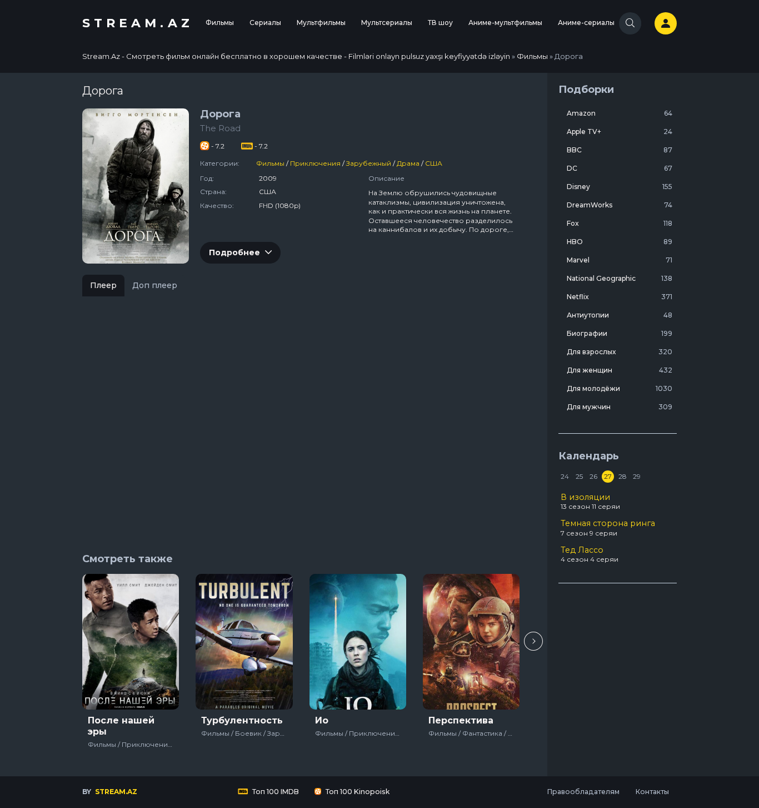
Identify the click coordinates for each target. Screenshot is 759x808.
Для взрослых (619, 352)
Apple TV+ (619, 131)
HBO (619, 241)
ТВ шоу (440, 22)
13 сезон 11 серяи (590, 501)
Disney (619, 186)
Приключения (315, 163)
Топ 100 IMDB (275, 791)
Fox (619, 223)
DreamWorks (619, 205)
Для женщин (619, 370)
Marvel (619, 260)
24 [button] (565, 476)
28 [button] (622, 476)
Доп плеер (154, 285)
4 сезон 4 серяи (589, 554)
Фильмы (220, 22)
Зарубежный (368, 163)
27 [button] (608, 476)
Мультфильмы (321, 22)
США (433, 163)
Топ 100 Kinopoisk (357, 791)
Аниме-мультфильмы (505, 22)
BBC (619, 150)
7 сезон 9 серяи (608, 527)
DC (619, 168)
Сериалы (265, 22)
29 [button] (637, 476)
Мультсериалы (386, 22)
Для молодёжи (619, 388)
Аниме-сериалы (586, 22)
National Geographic (619, 278)
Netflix (619, 297)
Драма (408, 163)
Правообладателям (583, 791)
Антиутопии (619, 315)
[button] (533, 641)
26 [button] (593, 476)
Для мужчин (619, 407)
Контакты (652, 791)
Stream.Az (137, 23)
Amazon (619, 113)
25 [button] (579, 476)
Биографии (619, 333)
